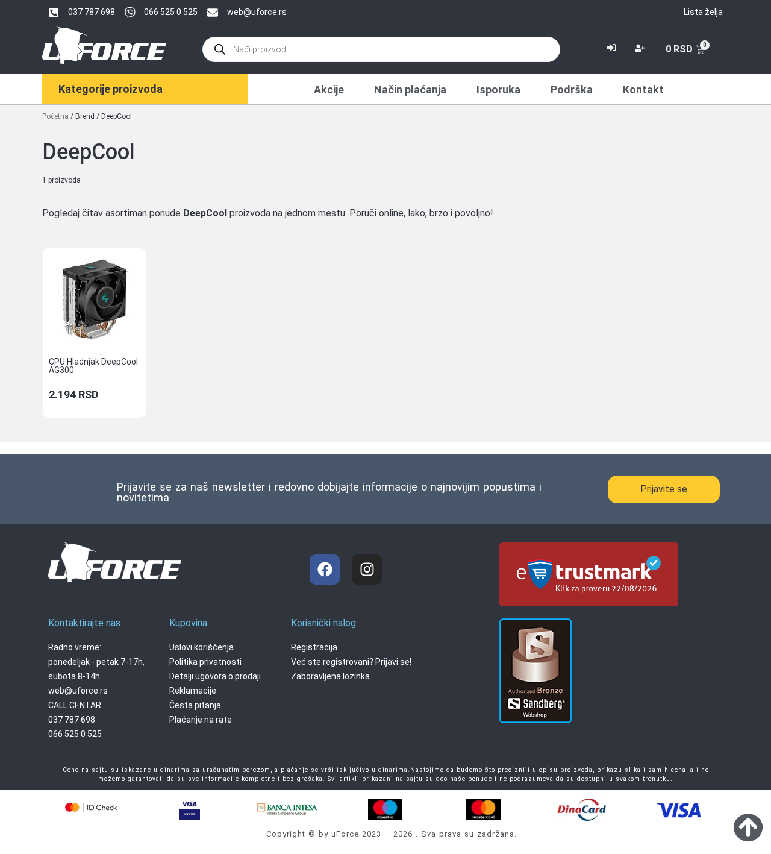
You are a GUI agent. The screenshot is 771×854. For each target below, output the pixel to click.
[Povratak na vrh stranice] (748, 827)
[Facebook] (325, 569)
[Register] (641, 49)
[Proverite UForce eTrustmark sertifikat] (588, 598)
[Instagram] (367, 569)
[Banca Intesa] (287, 809)
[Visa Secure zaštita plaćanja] (189, 809)
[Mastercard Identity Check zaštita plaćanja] (91, 807)
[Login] (613, 49)
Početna (55, 116)
